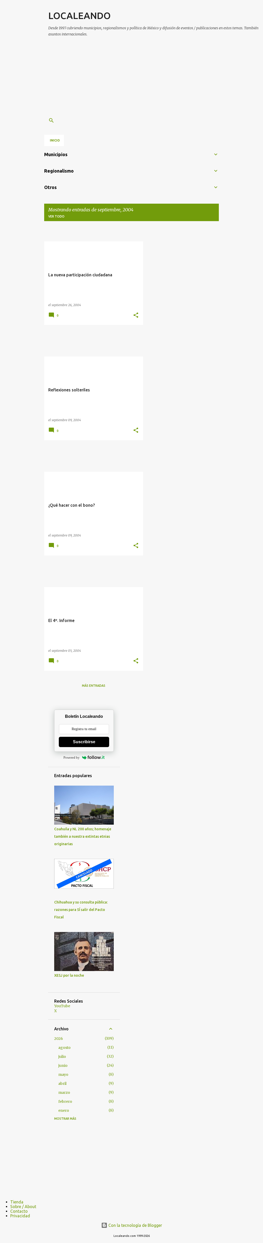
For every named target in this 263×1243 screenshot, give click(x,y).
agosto (64, 1047)
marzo (64, 1092)
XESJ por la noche (69, 975)
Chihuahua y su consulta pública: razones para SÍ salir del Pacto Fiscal (81, 909)
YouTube (62, 1006)
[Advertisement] (155, 78)
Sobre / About (23, 1206)
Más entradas (93, 685)
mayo (63, 1074)
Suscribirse (84, 742)
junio (63, 1065)
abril (62, 1083)
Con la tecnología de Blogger (134, 1225)
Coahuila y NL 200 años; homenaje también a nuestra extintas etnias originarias (82, 836)
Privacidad (20, 1215)
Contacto (19, 1211)
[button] (136, 315)
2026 (58, 1038)
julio (62, 1056)
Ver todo (56, 216)
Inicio (55, 140)
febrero (65, 1101)
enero (63, 1110)
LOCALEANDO (79, 15)
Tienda (16, 1202)
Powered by (71, 757)
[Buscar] (51, 120)
